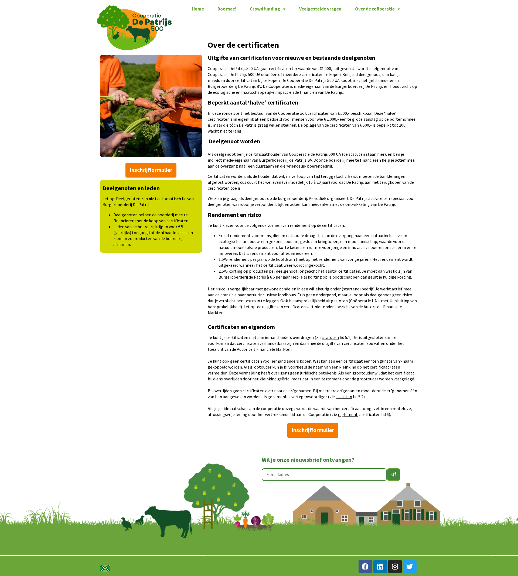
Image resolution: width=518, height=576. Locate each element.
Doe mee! (226, 9)
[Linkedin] (380, 566)
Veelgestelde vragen (320, 9)
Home (198, 9)
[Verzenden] (393, 474)
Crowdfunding (265, 9)
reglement (348, 414)
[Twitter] (410, 566)
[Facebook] (365, 566)
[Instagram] (395, 566)
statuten (330, 337)
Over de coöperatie (375, 9)
